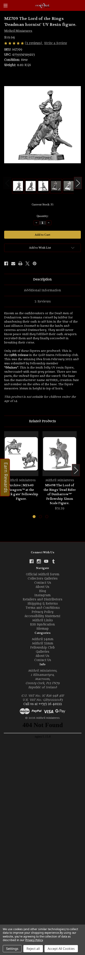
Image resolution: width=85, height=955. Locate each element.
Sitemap (42, 628)
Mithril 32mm (42, 643)
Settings (12, 948)
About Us (42, 587)
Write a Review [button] (55, 43)
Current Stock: (42, 204)
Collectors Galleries (43, 578)
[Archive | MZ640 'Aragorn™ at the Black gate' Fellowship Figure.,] (21, 454)
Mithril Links (42, 620)
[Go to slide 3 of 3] (46, 516)
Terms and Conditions (43, 608)
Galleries (42, 652)
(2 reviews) (34, 43)
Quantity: (42, 216)
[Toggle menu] (5, 5)
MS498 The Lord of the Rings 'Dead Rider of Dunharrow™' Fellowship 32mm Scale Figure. (59, 494)
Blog (42, 591)
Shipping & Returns (42, 603)
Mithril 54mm (42, 639)
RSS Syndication (42, 624)
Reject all (33, 948)
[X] (27, 263)
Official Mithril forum (42, 574)
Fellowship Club (42, 647)
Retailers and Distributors (42, 599)
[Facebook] (6, 263)
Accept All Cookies (61, 948)
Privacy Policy (42, 612)
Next (78, 183)
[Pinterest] (35, 263)
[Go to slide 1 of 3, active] (34, 516)
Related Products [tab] (42, 421)
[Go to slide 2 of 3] (40, 516)
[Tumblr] (53, 561)
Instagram (42, 595)
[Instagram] (39, 561)
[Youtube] (46, 561)
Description (42, 279)
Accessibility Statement (42, 616)
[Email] (13, 263)
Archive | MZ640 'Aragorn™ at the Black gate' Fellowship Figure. (21, 492)
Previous (7, 183)
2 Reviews (42, 301)
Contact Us (42, 582)
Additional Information (42, 290)
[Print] (20, 263)
